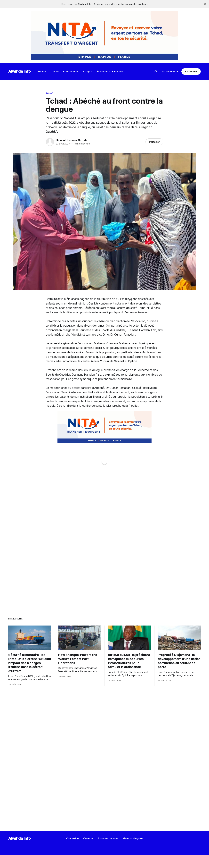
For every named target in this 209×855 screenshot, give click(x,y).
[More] (129, 71)
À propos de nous (107, 838)
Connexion (72, 838)
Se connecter (170, 71)
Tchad (55, 71)
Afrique (87, 71)
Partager (154, 141)
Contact (88, 838)
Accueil (41, 71)
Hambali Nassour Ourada (71, 140)
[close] (205, 4)
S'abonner (191, 71)
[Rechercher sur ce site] (156, 71)
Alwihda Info (19, 71)
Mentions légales (133, 838)
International (70, 71)
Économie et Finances (109, 71)
